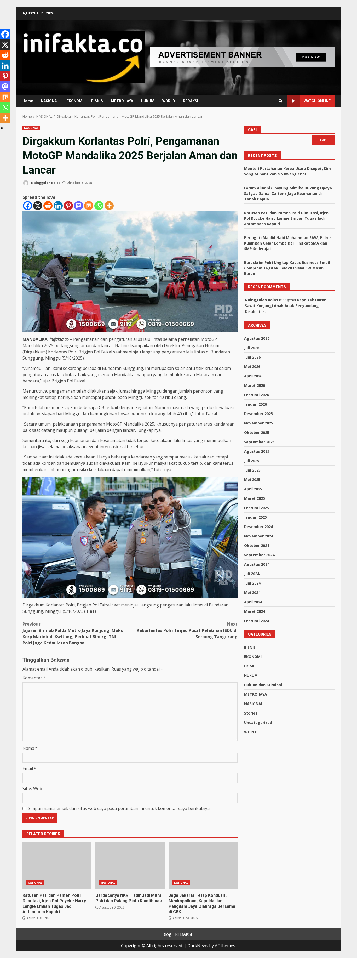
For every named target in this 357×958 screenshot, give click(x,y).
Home (27, 101)
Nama (30, 748)
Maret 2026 (254, 385)
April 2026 (253, 375)
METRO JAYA (122, 101)
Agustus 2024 (256, 564)
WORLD (168, 101)
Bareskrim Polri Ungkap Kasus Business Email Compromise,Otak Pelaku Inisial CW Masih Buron (287, 268)
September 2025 (259, 441)
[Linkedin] (58, 205)
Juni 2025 (252, 470)
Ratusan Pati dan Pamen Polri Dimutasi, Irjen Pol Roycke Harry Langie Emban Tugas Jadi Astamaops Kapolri (56, 865)
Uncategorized (258, 722)
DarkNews (197, 946)
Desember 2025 (258, 413)
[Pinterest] (68, 205)
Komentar (33, 678)
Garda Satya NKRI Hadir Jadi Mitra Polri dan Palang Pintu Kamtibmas (129, 865)
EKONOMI (75, 101)
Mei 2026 (252, 366)
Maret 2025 (254, 498)
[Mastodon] (78, 205)
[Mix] (88, 205)
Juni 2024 (252, 583)
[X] (37, 205)
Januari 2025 (255, 517)
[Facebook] (27, 205)
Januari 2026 (255, 404)
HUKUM (147, 101)
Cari (252, 130)
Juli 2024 (251, 573)
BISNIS (97, 101)
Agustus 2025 (256, 451)
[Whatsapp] (98, 205)
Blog (166, 934)
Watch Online (317, 101)
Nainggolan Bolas (45, 182)
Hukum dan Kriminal (263, 684)
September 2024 (259, 554)
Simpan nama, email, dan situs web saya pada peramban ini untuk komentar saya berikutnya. (119, 808)
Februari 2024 (256, 620)
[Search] (280, 101)
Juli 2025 (251, 460)
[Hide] (2, 128)
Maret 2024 (254, 611)
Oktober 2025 (256, 432)
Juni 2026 (252, 357)
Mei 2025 (252, 479)
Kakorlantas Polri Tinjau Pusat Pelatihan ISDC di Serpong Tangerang (187, 630)
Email (29, 768)
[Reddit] (48, 205)
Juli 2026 (251, 347)
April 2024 (253, 601)
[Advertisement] (242, 57)
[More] (109, 205)
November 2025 (258, 423)
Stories (250, 713)
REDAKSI (190, 101)
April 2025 (253, 488)
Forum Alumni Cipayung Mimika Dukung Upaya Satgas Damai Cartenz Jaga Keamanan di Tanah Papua (288, 193)
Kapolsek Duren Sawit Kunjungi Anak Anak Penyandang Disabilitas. (285, 305)
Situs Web (32, 788)
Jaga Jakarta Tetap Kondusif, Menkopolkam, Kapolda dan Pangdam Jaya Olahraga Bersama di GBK (203, 865)
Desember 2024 (258, 526)
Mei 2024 (252, 592)
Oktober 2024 (256, 545)
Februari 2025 (256, 507)
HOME (249, 666)
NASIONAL (50, 101)
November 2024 (258, 536)
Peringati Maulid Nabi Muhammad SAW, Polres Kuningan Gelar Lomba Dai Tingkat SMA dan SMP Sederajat (288, 243)
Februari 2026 (256, 394)
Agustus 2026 (256, 338)
